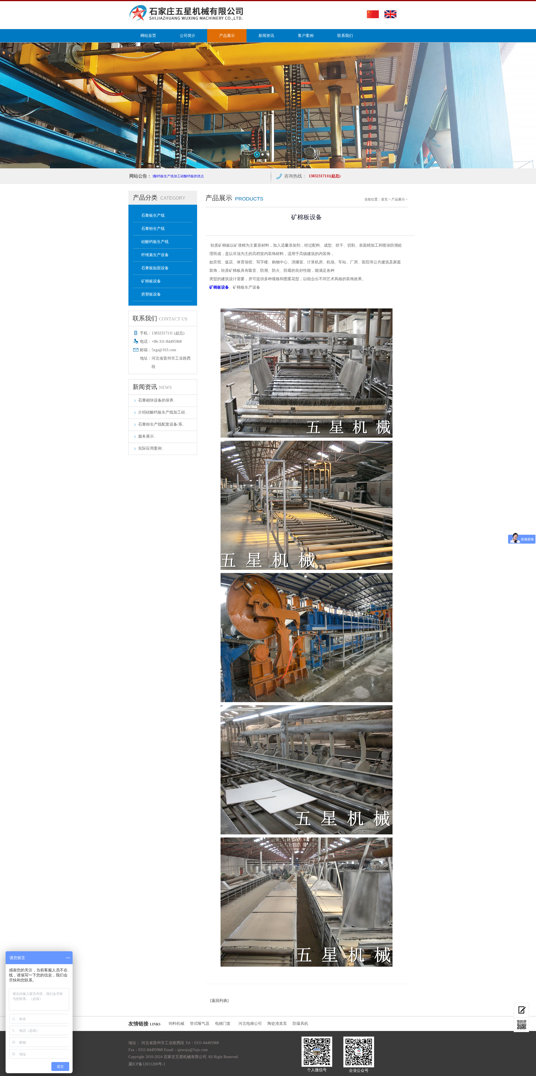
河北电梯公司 (250, 1023)
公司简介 (187, 36)
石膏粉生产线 (153, 228)
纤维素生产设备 (155, 255)
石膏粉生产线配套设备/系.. (161, 424)
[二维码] (521, 1025)
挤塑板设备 (151, 294)
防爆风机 (300, 1023)
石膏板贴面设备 (155, 268)
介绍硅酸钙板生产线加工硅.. (162, 412)
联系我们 (345, 36)
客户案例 (306, 36)
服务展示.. (147, 436)
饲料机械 (176, 1023)
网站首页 (148, 36)
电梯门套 (224, 1023)
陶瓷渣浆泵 (277, 1023)
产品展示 (227, 36)
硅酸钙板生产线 (155, 242)
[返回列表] (219, 1001)
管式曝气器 (199, 1023)
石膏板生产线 (153, 215)
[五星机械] (187, 20)
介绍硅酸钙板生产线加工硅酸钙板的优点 (155, 176)
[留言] (521, 1010)
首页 (384, 199)
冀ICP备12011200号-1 (146, 1064)
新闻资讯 (266, 36)
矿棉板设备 (151, 281)
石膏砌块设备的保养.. (157, 400)
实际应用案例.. (151, 448)
